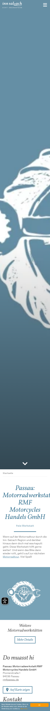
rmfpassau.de (11, 680)
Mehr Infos (24, 709)
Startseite (8, 473)
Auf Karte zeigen (19, 690)
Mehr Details (25, 640)
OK (39, 705)
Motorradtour (11, 557)
